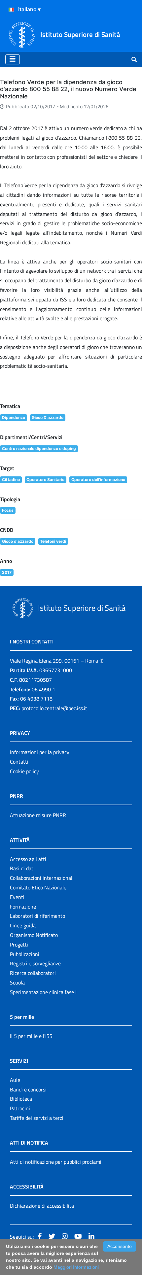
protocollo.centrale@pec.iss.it (54, 708)
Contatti (19, 762)
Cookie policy (24, 771)
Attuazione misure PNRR (38, 815)
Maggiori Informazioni (76, 1267)
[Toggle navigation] (12, 59)
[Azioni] (11, 9)
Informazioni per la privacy (39, 752)
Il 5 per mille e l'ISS (31, 1036)
